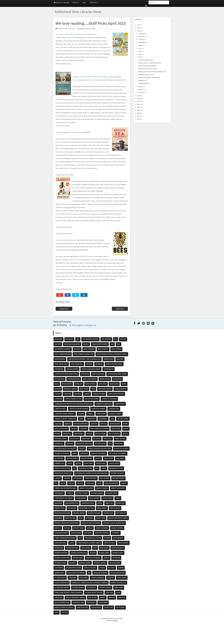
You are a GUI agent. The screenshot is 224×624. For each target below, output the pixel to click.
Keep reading (104, 478)
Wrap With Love (82, 607)
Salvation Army (114, 563)
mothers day (121, 513)
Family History (120, 439)
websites (112, 598)
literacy (70, 493)
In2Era (104, 468)
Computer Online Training (78, 409)
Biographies (117, 379)
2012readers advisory (100, 344)
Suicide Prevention (61, 583)
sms (89, 573)
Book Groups (67, 384)
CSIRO (81, 419)
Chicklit (58, 394)
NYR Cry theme (78, 528)
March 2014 (109, 503)
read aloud (104, 548)
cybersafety (90, 419)
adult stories (116, 349)
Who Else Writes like (62, 602)
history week (101, 463)
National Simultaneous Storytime (67, 523)
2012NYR (86, 344)
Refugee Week (78, 558)
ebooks (57, 434)
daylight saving (122, 419)
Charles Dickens (120, 389)
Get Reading (59, 458)
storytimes (84, 578)
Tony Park (109, 593)
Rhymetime (116, 558)
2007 (138, 116)
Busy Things (84, 389)
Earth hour (116, 429)
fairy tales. (108, 439)
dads (112, 419)
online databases (102, 528)
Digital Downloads (81, 424)
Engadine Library (61, 439)
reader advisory (118, 548)
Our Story (88, 533)
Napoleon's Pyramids (80, 77)
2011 (138, 104)
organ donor (76, 533)
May (140, 54)
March (140, 86)
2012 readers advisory (72, 344)
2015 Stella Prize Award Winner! (147, 66)
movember (58, 518)
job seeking (77, 478)
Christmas (58, 399)
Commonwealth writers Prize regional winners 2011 (73, 404)
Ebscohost (67, 434)
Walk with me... (142, 80)
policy (71, 543)
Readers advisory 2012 (79, 553)
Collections (93, 3)
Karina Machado (90, 478)
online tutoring (117, 528)
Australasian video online (91, 369)
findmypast (119, 443)
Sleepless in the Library (76, 573)
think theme (118, 588)
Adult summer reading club (83, 354)
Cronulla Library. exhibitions (65, 419)
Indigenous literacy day (63, 473)
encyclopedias (114, 434)
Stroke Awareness (97, 578)
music (81, 518)
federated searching (84, 443)
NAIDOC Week (100, 518)
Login (84, 3)
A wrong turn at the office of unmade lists (70, 34)
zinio (56, 612)
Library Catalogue (86, 488)
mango (99, 503)
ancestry (120, 359)
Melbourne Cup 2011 (86, 508)
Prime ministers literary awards (89, 543)
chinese (87, 394)
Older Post (120, 309)
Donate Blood (115, 424)
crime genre (101, 414)
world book (103, 602)
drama (125, 424)
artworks (99, 364)
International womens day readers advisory (91, 473)
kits (56, 483)
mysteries (89, 518)
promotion (59, 548)
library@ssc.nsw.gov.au (84, 325)
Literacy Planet (82, 493)
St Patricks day (60, 578)
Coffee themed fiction (73, 399)
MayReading (72, 508)
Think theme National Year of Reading (68, 593)
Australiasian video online (117, 374)
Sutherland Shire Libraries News (78, 11)
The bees (59, 234)
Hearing (78, 463)
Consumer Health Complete (65, 414)
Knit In (63, 483)
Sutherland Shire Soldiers (145, 60)
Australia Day (108, 369)
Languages (90, 483)
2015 (138, 31)
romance (72, 563)
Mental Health (115, 508)
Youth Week (120, 607)
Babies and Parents (89, 379)
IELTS (96, 468)
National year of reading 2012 (114, 523)
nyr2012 (90, 528)
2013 (138, 98)
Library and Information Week (65, 488)
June (140, 51)
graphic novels (72, 458)
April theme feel (77, 364)
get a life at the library (117, 453)
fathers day (59, 443)
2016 (138, 28)
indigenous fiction (116, 468)
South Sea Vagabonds (63, 132)
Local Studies (107, 498)
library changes (102, 488)
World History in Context (64, 607)
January (141, 92)
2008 (138, 113)
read (95, 548)
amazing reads (60, 359)
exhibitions (86, 439)
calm (93, 389)
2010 (138, 107)
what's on (121, 598)
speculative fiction (117, 573)
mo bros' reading (94, 513)
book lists (78, 384)
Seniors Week (59, 573)
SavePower (59, 568)
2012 (138, 101)
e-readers (83, 429)
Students (110, 578)
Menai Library (102, 508)
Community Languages (104, 404)
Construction (114, 409)
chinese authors (99, 394)
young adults (96, 607)
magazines (58, 503)
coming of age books (109, 399)
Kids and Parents (118, 478)
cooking (81, 414)
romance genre (85, 563)
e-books (74, 429)
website (102, 598)
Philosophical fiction (93, 538)
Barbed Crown (88, 80)
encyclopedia (100, 434)
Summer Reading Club (118, 583)
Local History (94, 498)
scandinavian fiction (73, 568)
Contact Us (75, 3)
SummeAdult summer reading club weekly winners (89, 583)
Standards (72, 578)
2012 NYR (123, 339)
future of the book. (62, 453)
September (142, 42)
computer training (98, 409)
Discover (94, 424)
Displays (104, 424)
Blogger (115, 620)
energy (125, 434)
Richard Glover (60, 563)
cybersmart (103, 419)
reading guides (117, 553)
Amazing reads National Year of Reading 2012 (84, 359)
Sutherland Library (62, 588)
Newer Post (64, 309)
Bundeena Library (70, 389)
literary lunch (111, 493)
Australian (85, 374)
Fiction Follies (100, 443)
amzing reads (108, 359)
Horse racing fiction (62, 468)
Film (110, 443)
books (124, 384)
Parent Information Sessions (65, 538)
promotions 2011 (72, 548)
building (58, 389)
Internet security (117, 473)
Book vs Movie (91, 384)
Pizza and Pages (60, 543)
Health (69, 463)
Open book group (61, 533)
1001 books (69, 339)
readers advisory (61, 553)
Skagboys (59, 175)
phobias (107, 538)
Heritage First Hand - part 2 (146, 74)
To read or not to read (93, 593)
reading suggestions (62, 558)
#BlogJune (58, 339)
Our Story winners (102, 533)
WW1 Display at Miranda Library (147, 69)
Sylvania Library (78, 588)
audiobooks (59, 369)
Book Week (103, 384)
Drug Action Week (61, 429)
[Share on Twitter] (75, 295)
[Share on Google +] (59, 295)
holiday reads (114, 463)
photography (118, 538)
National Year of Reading (91, 523)
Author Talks (59, 379)
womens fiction (78, 602)
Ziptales (65, 612)
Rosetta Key (95, 77)
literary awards (97, 493)
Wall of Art (92, 598)
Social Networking (100, 573)
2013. (118, 344)
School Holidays (90, 568)
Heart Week (88, 463)
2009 (138, 110)
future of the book (121, 448)
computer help (60, 409)
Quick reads (85, 548)
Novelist (58, 528)
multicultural (70, 518)
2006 (138, 119)
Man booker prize (71, 503)
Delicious (58, 424)
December (142, 34)
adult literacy (103, 349)
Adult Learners (89, 349)
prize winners (123, 543)
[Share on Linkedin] (84, 295)
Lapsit (99, 483)
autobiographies (74, 379)
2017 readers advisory (63, 349)
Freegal (82, 448)
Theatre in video (105, 588)
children (77, 394)
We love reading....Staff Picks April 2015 (149, 63)
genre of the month (98, 453)
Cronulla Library (115, 414)
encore (89, 434)
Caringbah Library (104, 389)
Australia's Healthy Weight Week (66, 374)
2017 (138, 25)
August (141, 45)
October (141, 39)
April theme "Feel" (61, 364)
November (142, 36)
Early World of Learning (99, 429)
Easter (125, 429)
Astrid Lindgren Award (114, 364)
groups (98, 458)
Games (75, 453)
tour (118, 593)
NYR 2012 (67, 528)
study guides (121, 578)
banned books (105, 379)
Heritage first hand (143, 83)
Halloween (120, 458)
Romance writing (100, 563)
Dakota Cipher (108, 77)
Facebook (96, 439)
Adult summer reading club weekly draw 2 (112, 354)
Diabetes (68, 424)
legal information (111, 483)
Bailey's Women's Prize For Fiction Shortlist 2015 (152, 71)
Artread (89, 364)
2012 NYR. (58, 344)
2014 (138, 96)
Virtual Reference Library (75, 598)
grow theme (108, 458)
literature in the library (64, 498)
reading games (104, 553)
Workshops (91, 602)
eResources (74, 439)
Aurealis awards (72, 369)
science (102, 568)
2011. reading (106, 339)
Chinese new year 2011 (116, 394)
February (141, 89)
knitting (80, 483)
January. (67, 478)
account (77, 349)
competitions (120, 404)
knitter (71, 483)
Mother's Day (108, 513)
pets (80, 538)
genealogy (84, 453)
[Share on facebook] (68, 295)
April (140, 57)
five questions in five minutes (65, 448)
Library (124, 483)
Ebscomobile (78, 434)
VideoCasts (59, 598)
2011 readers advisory (90, 339)
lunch (118, 498)
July (140, 48)
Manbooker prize (88, 503)
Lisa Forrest (59, 493)
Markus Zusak (60, 508)
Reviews (106, 558)
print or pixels (109, 543)
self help (111, 568)
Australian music (98, 374)
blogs (57, 384)
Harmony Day (59, 463)
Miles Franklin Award (62, 513)
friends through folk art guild (99, 448)
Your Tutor (108, 607)
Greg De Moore (86, 458)
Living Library (81, 498)
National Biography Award (118, 518)
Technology (91, 588)
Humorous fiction (85, 468)
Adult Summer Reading (63, 354)
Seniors (121, 568)
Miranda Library (79, 513)
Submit (146, 6)
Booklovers (114, 384)
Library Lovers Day (118, 488)
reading (93, 553)
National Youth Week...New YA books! (149, 77)
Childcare (67, 394)
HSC (74, 468)
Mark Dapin (120, 503)
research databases (93, 558)
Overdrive (115, 533)
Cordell (90, 414)
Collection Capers (91, 399)
